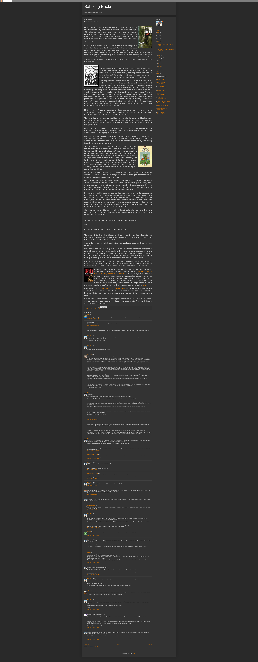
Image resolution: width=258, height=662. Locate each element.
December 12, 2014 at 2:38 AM (93, 562)
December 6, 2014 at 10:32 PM (93, 450)
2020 (158, 32)
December (160, 43)
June (159, 61)
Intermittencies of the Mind (162, 89)
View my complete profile (166, 22)
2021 (158, 30)
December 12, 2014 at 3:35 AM (93, 574)
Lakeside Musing (160, 93)
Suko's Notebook (160, 106)
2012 (158, 73)
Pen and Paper (160, 97)
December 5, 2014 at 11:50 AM (93, 342)
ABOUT (89, 15)
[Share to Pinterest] (106, 307)
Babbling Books (98, 6)
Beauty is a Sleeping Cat (161, 79)
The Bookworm (160, 109)
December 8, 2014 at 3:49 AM (92, 469)
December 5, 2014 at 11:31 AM (93, 325)
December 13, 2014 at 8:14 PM (93, 627)
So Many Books (160, 104)
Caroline (89, 552)
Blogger (133, 653)
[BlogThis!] (102, 307)
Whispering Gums (160, 115)
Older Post (150, 644)
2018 (158, 35)
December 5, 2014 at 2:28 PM (92, 389)
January (160, 69)
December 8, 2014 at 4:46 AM (92, 478)
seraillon (89, 531)
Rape (100, 308)
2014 (158, 41)
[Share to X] (103, 307)
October (159, 55)
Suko (88, 314)
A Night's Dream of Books (161, 78)
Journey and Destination (161, 91)
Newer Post (87, 644)
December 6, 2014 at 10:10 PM (93, 435)
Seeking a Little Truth (161, 102)
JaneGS (88, 590)
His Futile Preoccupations (162, 87)
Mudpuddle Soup (160, 95)
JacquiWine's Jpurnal (161, 90)
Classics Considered (161, 82)
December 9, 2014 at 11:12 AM (93, 527)
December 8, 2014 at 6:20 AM (92, 485)
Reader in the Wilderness (161, 98)
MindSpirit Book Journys (161, 94)
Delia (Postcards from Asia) (92, 454)
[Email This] (101, 307)
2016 (158, 38)
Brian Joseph (89, 335)
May (159, 63)
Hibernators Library (160, 86)
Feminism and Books (162, 52)
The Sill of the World (161, 113)
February (160, 68)
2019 (158, 33)
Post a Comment (89, 641)
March (159, 66)
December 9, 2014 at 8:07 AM (92, 509)
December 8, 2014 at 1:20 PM (92, 494)
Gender (92, 308)
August (159, 58)
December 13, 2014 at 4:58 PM (93, 609)
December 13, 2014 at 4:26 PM (93, 595)
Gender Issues (96, 308)
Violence (102, 308)
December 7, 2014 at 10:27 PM (93, 458)
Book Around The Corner (161, 80)
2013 (158, 71)
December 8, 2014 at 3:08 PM (92, 502)
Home (84, 15)
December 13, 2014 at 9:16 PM (93, 639)
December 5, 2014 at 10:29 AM (93, 318)
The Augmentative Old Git (161, 108)
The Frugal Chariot (160, 112)
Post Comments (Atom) (93, 646)
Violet (88, 423)
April (159, 65)
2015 (158, 40)
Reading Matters (160, 100)
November (160, 54)
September (160, 57)
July (159, 60)
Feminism (89, 308)
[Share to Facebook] (105, 307)
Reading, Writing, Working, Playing (163, 101)
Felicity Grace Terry (91, 505)
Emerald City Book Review (162, 83)
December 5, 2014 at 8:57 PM (92, 419)
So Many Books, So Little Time (162, 105)
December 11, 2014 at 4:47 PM (93, 535)
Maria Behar (89, 354)
